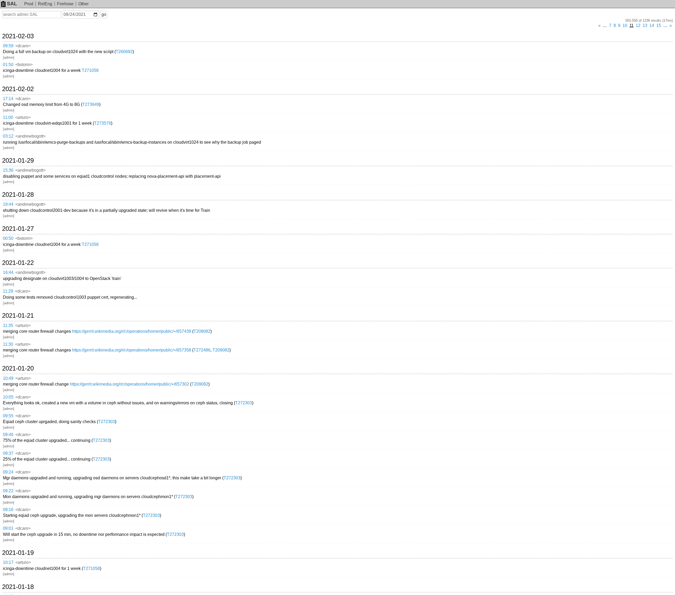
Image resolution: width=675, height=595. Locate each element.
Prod (28, 4)
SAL (12, 3)
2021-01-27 (18, 229)
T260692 (124, 51)
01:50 (8, 64)
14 (651, 25)
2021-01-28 (18, 195)
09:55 (8, 416)
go (104, 14)
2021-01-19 (18, 553)
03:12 (8, 136)
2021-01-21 (18, 315)
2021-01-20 (18, 368)
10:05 (8, 397)
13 (645, 25)
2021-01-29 (18, 160)
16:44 (8, 272)
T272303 (243, 403)
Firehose (65, 4)
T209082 (202, 331)
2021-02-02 (18, 89)
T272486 (202, 350)
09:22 (8, 491)
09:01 (8, 528)
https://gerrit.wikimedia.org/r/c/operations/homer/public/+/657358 (131, 350)
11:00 (8, 117)
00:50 (8, 238)
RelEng (45, 4)
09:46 (8, 434)
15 (658, 25)
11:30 (8, 344)
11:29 (8, 291)
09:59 (8, 46)
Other (83, 4)
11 (631, 25)
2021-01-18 (18, 587)
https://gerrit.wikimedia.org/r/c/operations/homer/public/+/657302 (129, 384)
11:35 (8, 325)
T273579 (102, 123)
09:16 (8, 509)
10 (625, 25)
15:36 (8, 170)
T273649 (90, 104)
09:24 (8, 472)
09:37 (8, 453)
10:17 (8, 562)
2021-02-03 (18, 36)
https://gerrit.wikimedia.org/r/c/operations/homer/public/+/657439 (131, 331)
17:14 (8, 98)
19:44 (8, 204)
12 (638, 25)
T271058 (90, 70)
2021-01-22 (18, 263)
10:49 (8, 378)
